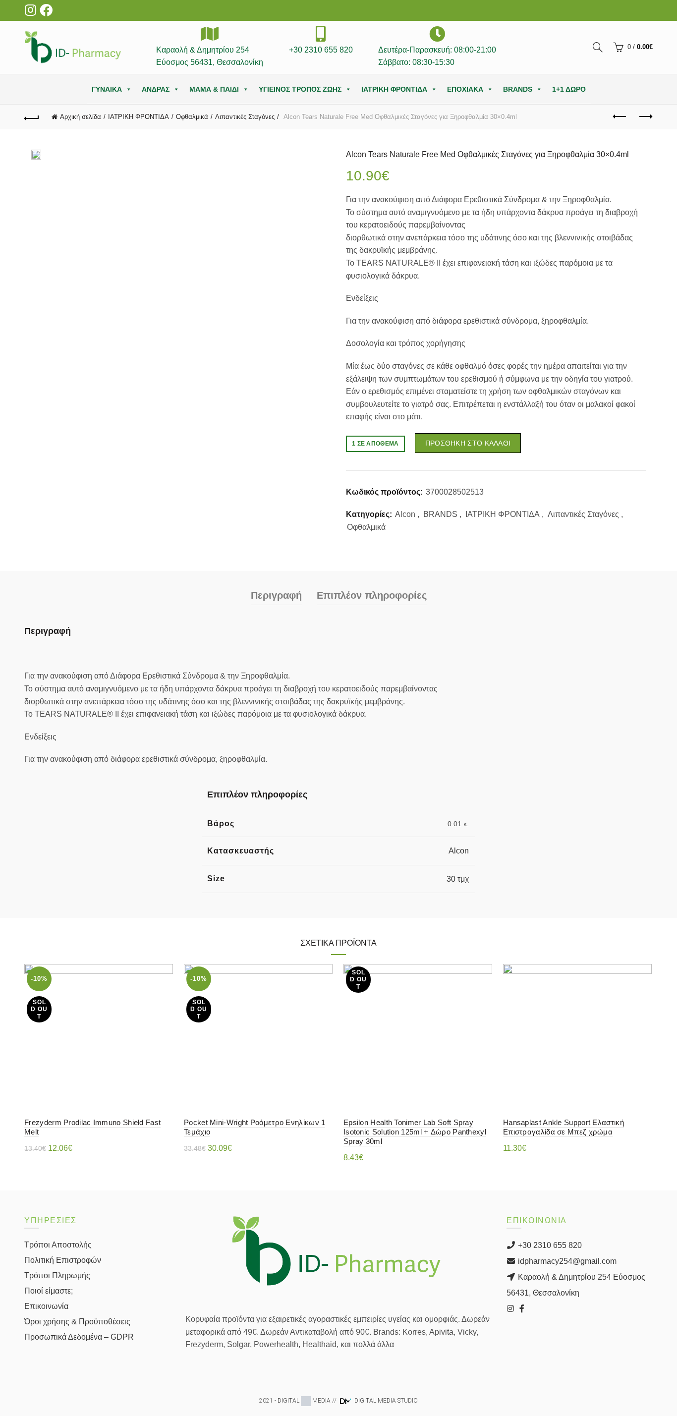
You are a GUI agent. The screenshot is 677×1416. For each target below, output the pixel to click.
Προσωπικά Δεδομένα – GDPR (79, 1337)
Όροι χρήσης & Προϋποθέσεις (77, 1321)
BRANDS (517, 89)
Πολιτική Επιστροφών (62, 1260)
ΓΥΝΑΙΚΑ (107, 89)
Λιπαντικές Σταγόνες (245, 116)
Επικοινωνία (46, 1306)
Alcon (405, 514)
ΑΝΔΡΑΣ (155, 89)
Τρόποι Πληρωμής (57, 1275)
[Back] (31, 117)
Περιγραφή (276, 595)
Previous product (620, 117)
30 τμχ (458, 879)
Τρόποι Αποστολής (58, 1245)
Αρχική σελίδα (80, 116)
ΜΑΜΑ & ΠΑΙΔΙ (214, 89)
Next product (645, 117)
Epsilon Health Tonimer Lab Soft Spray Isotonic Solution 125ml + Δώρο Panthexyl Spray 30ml (414, 1131)
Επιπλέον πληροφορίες (372, 595)
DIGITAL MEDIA (304, 1400)
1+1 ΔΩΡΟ (569, 89)
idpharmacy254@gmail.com (566, 1261)
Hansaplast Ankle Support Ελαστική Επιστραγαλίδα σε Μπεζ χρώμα (563, 1127)
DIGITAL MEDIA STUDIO (385, 1400)
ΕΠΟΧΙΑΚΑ (465, 89)
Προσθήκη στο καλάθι (468, 443)
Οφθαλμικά (192, 116)
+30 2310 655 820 (549, 1245)
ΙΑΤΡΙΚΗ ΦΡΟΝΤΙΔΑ (394, 89)
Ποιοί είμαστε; (48, 1291)
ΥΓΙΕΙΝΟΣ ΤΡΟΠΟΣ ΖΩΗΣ (300, 89)
